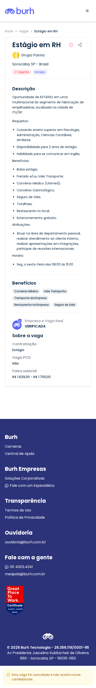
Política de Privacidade (25, 517)
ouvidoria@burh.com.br (25, 542)
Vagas (24, 31)
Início (9, 31)
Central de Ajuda (19, 453)
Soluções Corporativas (24, 478)
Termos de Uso (18, 510)
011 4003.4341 (21, 566)
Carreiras (13, 446)
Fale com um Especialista (32, 485)
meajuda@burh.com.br (25, 574)
